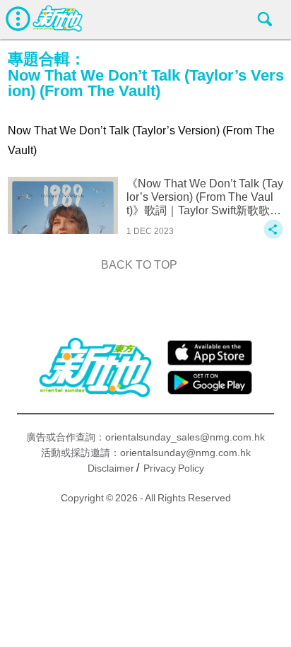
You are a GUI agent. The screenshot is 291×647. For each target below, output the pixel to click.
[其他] (273, 236)
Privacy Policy (173, 468)
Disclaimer (111, 468)
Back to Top (139, 265)
